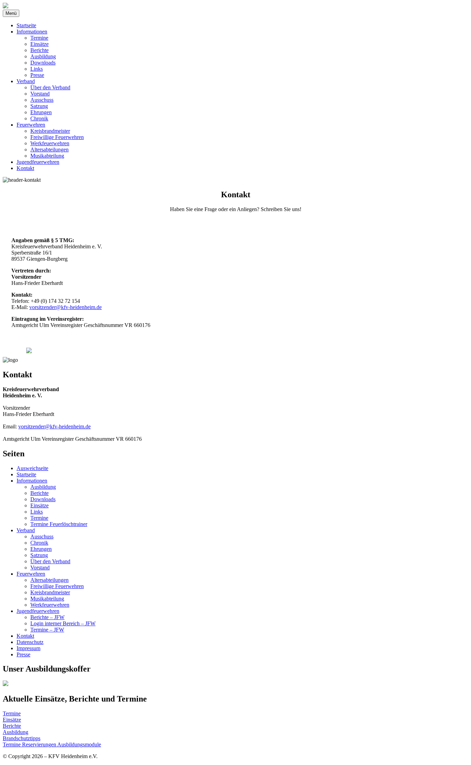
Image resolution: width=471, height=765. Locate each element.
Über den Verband (50, 87)
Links (36, 69)
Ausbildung (43, 56)
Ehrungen (41, 112)
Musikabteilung (47, 156)
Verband (26, 81)
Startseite (26, 25)
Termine (39, 38)
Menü (11, 13)
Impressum (28, 648)
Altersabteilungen (49, 149)
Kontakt (25, 168)
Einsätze (39, 44)
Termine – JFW (47, 630)
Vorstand (40, 94)
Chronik (39, 118)
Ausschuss (41, 100)
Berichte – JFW (47, 617)
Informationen (32, 31)
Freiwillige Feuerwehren (57, 137)
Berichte (39, 50)
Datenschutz (30, 642)
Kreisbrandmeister (50, 131)
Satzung (39, 106)
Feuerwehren (31, 125)
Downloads (43, 63)
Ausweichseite (32, 468)
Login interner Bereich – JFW (63, 623)
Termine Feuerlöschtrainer (58, 524)
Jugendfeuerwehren (38, 162)
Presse (37, 75)
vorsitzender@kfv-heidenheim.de (65, 307)
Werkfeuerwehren (49, 143)
